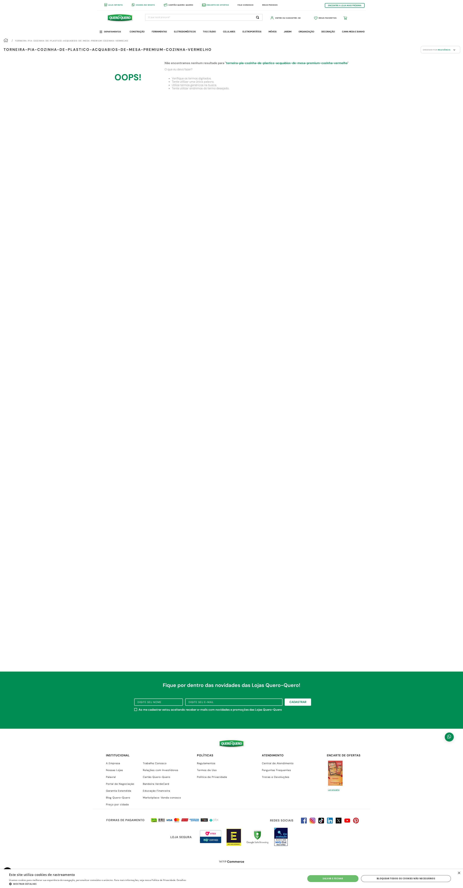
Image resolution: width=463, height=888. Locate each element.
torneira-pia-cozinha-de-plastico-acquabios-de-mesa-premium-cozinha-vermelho (71, 41)
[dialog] (231, 878)
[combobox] (204, 17)
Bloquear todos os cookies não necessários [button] (406, 878)
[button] (97, 883)
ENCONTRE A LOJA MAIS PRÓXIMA (344, 5)
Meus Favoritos (328, 18)
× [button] (459, 873)
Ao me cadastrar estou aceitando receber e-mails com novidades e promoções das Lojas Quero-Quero (210, 709)
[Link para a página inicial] (6, 41)
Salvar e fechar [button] (333, 878)
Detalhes (181, 880)
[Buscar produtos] (258, 17)
